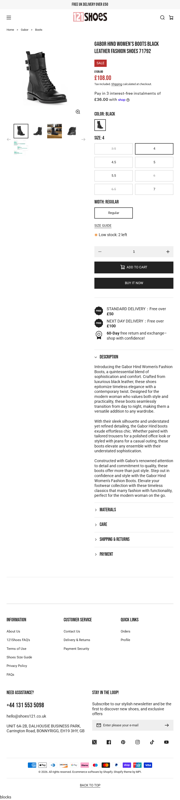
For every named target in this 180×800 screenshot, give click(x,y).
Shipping (116, 84)
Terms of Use (16, 649)
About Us (13, 631)
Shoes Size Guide (19, 657)
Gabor (24, 29)
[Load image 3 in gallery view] (54, 131)
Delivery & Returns (77, 640)
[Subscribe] (167, 725)
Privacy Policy (17, 666)
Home (10, 29)
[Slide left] (9, 139)
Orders (125, 631)
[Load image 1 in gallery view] (21, 131)
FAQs (10, 675)
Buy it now (134, 283)
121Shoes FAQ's (18, 640)
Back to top (90, 785)
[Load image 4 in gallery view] (71, 131)
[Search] (162, 17)
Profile (125, 640)
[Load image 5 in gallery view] (21, 148)
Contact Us (72, 631)
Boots (38, 29)
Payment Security (76, 649)
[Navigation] (9, 17)
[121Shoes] (90, 17)
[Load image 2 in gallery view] (38, 131)
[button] (133, 357)
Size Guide (103, 226)
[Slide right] (83, 139)
